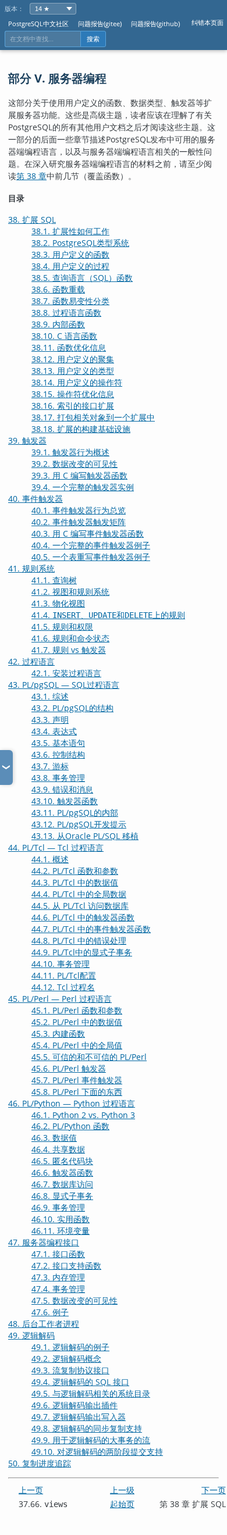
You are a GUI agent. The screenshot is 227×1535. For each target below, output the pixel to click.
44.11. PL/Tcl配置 (63, 975)
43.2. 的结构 (72, 707)
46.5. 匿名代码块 (62, 1160)
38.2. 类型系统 (80, 242)
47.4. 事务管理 (58, 1288)
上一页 (31, 1489)
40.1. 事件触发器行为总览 (78, 510)
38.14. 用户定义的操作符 (76, 382)
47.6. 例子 (50, 1312)
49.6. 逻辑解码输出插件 (74, 1405)
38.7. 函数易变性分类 (70, 300)
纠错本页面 (207, 22)
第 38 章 (31, 175)
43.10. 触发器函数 (64, 800)
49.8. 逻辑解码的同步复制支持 (86, 1428)
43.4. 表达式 (54, 731)
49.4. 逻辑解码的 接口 (80, 1381)
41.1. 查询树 (54, 580)
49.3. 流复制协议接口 (70, 1370)
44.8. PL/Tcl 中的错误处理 (78, 940)
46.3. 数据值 (54, 1137)
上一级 (122, 1489)
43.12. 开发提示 (78, 824)
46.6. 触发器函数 (62, 1172)
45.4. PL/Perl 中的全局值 (76, 1045)
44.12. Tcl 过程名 (63, 987)
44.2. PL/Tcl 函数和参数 (74, 870)
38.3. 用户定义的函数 (70, 254)
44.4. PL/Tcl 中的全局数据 (78, 893)
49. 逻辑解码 (31, 1335)
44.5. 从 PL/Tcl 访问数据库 (80, 905)
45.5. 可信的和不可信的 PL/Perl (89, 1056)
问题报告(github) (155, 23)
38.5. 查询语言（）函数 (82, 277)
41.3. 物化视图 (58, 603)
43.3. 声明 (50, 719)
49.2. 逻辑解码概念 (66, 1358)
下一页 (213, 1489)
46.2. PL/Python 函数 (70, 1125)
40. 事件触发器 (35, 498)
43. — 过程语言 (63, 684)
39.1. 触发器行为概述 (70, 452)
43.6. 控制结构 (58, 754)
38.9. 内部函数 (58, 324)
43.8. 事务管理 (58, 777)
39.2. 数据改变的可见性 (74, 463)
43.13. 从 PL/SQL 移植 (85, 835)
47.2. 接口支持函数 (66, 1265)
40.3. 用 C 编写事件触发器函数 (87, 533)
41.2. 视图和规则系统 (70, 591)
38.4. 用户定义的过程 (70, 266)
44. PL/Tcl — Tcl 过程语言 (56, 847)
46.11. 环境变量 (60, 1230)
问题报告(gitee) (100, 23)
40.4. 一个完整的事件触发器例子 (90, 545)
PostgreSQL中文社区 (38, 23)
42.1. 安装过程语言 (66, 673)
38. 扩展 (32, 219)
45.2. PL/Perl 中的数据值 (76, 1021)
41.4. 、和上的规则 (108, 614)
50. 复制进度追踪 (39, 1463)
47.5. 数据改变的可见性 (74, 1300)
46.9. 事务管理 (58, 1207)
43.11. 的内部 (74, 812)
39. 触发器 (27, 440)
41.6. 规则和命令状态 (70, 638)
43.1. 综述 (50, 696)
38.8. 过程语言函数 (66, 312)
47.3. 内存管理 (58, 1277)
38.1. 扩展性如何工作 (70, 231)
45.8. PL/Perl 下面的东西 (76, 1091)
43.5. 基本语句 (58, 742)
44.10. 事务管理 (60, 963)
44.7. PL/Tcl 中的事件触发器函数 (91, 928)
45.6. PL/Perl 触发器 (68, 1068)
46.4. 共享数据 (58, 1149)
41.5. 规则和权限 (62, 626)
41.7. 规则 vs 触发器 (68, 649)
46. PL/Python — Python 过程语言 (71, 1103)
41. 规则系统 (31, 568)
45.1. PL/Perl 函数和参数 (76, 1010)
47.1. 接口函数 (58, 1253)
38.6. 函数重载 (58, 289)
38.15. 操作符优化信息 (72, 393)
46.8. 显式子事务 (62, 1195)
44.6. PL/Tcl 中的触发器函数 (82, 917)
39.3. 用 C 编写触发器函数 (79, 475)
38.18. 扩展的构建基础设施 (80, 428)
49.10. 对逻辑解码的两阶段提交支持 (97, 1451)
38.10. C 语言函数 (64, 335)
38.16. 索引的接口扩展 (72, 405)
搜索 (93, 38)
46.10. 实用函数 (60, 1219)
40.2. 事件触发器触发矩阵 (78, 521)
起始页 (122, 1503)
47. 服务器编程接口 (43, 1242)
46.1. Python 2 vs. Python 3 (83, 1114)
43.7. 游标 (50, 766)
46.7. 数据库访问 (62, 1184)
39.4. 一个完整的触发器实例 (82, 486)
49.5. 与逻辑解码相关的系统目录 (90, 1393)
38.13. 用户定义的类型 (72, 370)
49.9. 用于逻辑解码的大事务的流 (90, 1439)
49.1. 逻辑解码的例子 (70, 1346)
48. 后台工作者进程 (43, 1323)
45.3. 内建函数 (58, 1033)
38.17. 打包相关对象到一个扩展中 (93, 417)
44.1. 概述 (50, 859)
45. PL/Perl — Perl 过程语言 (60, 998)
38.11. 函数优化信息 (68, 347)
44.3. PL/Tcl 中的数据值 (74, 882)
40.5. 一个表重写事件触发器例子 (90, 556)
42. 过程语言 (31, 661)
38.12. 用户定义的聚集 (72, 359)
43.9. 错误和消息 (62, 789)
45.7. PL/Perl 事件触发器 (76, 1080)
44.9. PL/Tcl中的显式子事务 (81, 952)
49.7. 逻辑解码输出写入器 (78, 1416)
